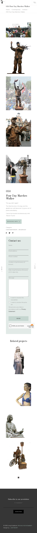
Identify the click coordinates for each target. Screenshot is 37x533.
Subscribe (18, 511)
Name (13, 245)
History (16, 357)
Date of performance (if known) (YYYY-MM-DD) (18, 271)
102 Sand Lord (18, 361)
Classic (13, 418)
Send (19, 318)
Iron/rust (24, 9)
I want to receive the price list (19, 303)
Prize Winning (21, 418)
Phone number (16, 256)
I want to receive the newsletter (17, 299)
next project (35, 266)
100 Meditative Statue (18, 425)
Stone (21, 357)
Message (11, 278)
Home (8, 9)
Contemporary (16, 9)
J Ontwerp (14, 527)
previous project (1, 269)
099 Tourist (18, 457)
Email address (16, 251)
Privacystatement (25, 525)
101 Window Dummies (18, 392)
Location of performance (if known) (17, 263)
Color (12, 388)
